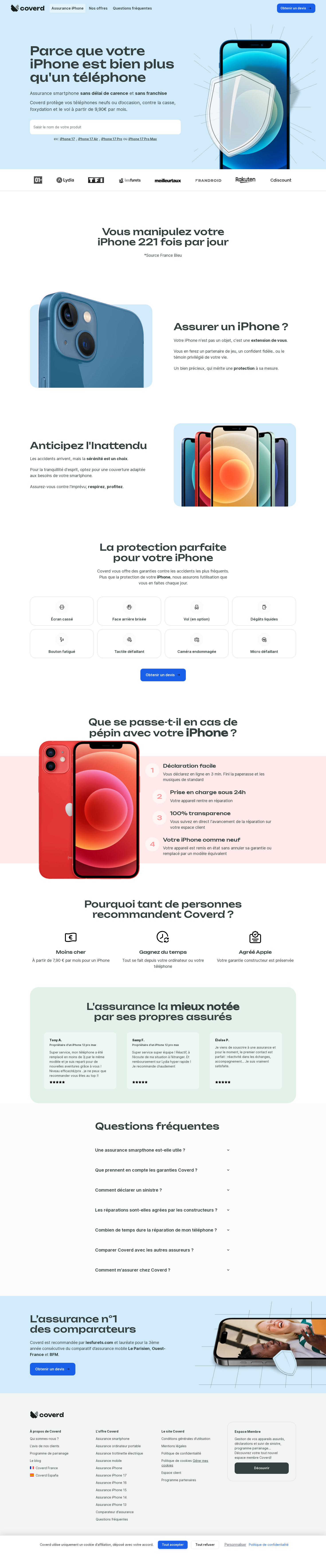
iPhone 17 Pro (111, 139)
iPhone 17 (67, 139)
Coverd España (47, 1475)
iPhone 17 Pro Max (142, 139)
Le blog (35, 1461)
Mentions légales (174, 1446)
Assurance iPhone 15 (111, 1490)
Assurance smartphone (113, 1439)
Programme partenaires (178, 1480)
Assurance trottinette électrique (119, 1453)
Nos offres (98, 8)
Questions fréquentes (132, 8)
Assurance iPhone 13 (111, 1504)
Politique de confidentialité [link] (269, 1544)
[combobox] (105, 127)
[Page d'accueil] (27, 8)
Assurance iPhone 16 (111, 1482)
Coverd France (47, 1468)
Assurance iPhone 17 (111, 1475)
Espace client (171, 1473)
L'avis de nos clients (44, 1446)
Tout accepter (173, 1544)
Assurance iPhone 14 (111, 1497)
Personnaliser (235, 1544)
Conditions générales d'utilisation (185, 1439)
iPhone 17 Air (88, 139)
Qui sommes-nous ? (44, 1439)
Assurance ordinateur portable (118, 1446)
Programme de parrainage (49, 1453)
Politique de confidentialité (181, 1453)
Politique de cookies (176, 1461)
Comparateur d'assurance (115, 1512)
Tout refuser (205, 1544)
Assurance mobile (109, 1461)
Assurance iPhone (67, 8)
